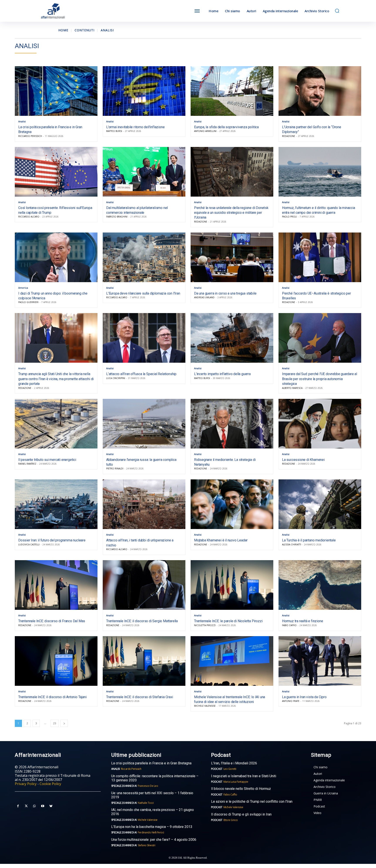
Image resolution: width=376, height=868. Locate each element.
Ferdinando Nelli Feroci (151, 832)
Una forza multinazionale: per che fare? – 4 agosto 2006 (153, 840)
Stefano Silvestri (146, 845)
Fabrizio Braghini (117, 216)
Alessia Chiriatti (291, 544)
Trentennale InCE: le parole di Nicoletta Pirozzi (228, 621)
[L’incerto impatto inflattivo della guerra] (232, 338)
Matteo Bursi (114, 131)
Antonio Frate (290, 701)
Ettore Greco (230, 820)
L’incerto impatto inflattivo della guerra (222, 374)
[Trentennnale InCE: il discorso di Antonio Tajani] (56, 661)
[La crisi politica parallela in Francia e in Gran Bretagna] (56, 91)
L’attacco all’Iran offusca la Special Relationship (141, 374)
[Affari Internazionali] (74, 11)
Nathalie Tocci (146, 803)
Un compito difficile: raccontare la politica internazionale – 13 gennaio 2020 (154, 778)
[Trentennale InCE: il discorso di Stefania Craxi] (144, 661)
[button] (337, 10)
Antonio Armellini (205, 131)
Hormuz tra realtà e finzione (302, 621)
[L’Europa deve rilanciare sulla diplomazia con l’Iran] (144, 257)
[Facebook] (18, 806)
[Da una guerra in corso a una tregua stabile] (232, 257)
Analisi (22, 121)
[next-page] (64, 723)
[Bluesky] (51, 806)
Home (63, 30)
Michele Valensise (205, 705)
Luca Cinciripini (115, 378)
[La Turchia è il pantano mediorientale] (320, 504)
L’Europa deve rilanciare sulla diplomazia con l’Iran (143, 293)
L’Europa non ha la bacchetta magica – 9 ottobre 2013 (152, 827)
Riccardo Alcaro (28, 216)
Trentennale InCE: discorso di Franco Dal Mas (51, 621)
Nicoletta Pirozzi (205, 625)
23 (54, 723)
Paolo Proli (289, 216)
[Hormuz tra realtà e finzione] (320, 585)
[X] (26, 806)
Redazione (288, 136)
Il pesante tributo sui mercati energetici (47, 460)
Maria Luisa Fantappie (235, 782)
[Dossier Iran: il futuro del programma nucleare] (56, 504)
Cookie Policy (50, 783)
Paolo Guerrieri (28, 302)
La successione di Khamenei (303, 460)
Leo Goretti (229, 769)
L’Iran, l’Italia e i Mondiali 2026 (234, 763)
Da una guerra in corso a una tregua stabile (225, 293)
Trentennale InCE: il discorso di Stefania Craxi (139, 697)
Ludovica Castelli (29, 544)
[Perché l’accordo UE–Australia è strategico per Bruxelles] (320, 257)
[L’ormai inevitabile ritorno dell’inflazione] (144, 91)
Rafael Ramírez (27, 463)
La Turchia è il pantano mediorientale (309, 540)
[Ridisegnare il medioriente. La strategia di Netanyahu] (232, 423)
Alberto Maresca (292, 387)
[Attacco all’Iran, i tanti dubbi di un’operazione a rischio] (144, 504)
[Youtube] (43, 806)
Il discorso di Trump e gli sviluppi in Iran (241, 814)
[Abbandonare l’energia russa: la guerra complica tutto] (144, 423)
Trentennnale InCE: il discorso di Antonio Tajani (52, 697)
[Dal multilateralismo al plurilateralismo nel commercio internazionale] (144, 172)
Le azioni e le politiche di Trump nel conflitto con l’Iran (251, 801)
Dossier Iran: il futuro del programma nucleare (52, 540)
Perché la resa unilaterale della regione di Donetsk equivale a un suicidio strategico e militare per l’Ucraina (231, 213)
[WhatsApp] (34, 806)
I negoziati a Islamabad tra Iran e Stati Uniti (243, 776)
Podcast (216, 769)
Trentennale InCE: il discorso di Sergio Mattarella (142, 621)
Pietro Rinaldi (114, 468)
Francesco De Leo (148, 786)
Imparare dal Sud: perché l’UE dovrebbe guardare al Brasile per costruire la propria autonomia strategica (319, 379)
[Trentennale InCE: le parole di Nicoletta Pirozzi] (232, 585)
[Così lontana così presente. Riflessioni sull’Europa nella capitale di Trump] (56, 172)
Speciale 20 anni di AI (124, 786)
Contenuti (84, 30)
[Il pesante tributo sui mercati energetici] (56, 423)
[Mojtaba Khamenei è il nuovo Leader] (232, 504)
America (23, 288)
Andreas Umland (204, 297)
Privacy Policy (26, 783)
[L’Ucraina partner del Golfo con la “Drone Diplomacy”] (320, 91)
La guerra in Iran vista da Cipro (304, 697)
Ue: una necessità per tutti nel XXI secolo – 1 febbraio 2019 (152, 795)
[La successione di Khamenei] (320, 423)
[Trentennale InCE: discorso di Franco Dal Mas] (56, 585)
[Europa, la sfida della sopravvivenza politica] (232, 91)
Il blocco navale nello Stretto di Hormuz (241, 789)
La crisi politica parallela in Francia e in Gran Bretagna (151, 763)
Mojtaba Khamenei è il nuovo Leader (221, 540)
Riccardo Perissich (30, 136)
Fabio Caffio (289, 625)
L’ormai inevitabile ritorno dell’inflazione (135, 127)
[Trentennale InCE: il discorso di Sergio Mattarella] (144, 585)
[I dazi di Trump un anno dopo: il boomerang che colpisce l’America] (56, 257)
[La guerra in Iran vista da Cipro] (320, 661)
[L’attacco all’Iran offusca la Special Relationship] (144, 338)
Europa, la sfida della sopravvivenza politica (226, 127)
